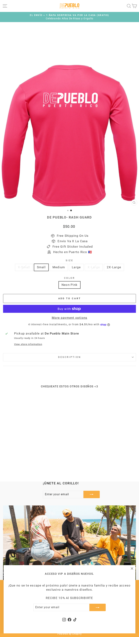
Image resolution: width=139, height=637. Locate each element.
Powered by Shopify (69, 633)
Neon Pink (69, 285)
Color (69, 278)
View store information (28, 344)
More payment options (69, 317)
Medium (58, 267)
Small (41, 267)
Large (76, 267)
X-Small (24, 267)
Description (69, 357)
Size (69, 260)
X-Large (94, 267)
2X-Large (114, 267)
